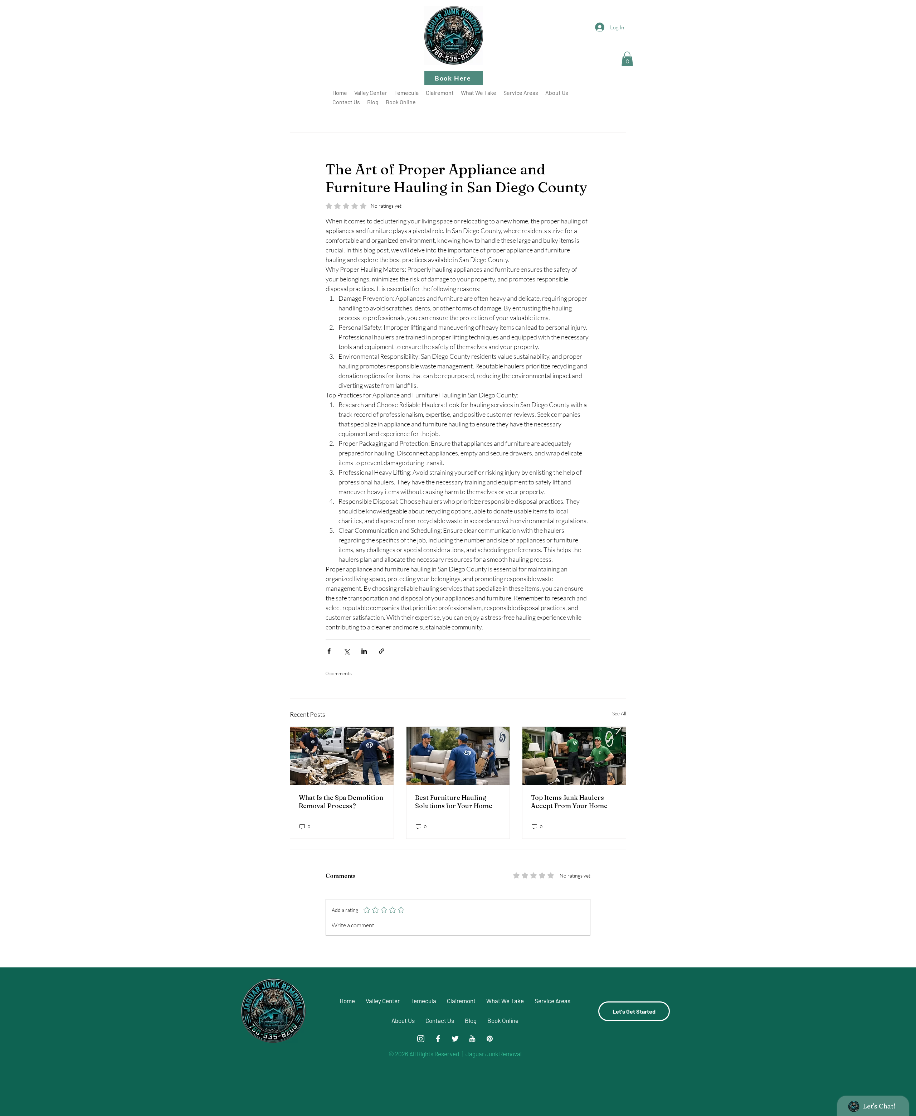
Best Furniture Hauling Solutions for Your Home (453, 801)
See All (619, 713)
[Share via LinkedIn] (364, 651)
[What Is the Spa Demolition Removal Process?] (342, 756)
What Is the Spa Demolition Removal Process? (341, 801)
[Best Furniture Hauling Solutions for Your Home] (458, 756)
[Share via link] (381, 651)
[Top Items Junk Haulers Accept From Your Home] (574, 756)
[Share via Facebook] (329, 651)
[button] (627, 59)
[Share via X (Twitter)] (346, 651)
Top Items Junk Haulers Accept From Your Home (569, 801)
